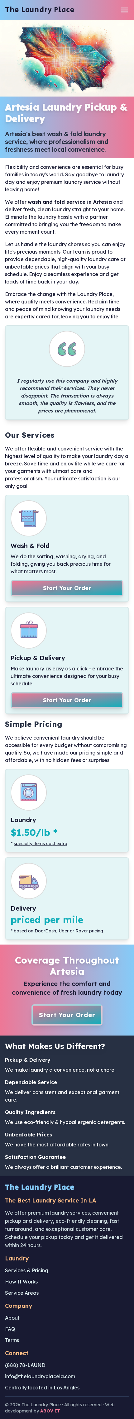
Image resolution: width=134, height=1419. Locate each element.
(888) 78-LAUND (25, 1365)
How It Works (21, 1282)
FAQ (10, 1329)
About (12, 1318)
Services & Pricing (26, 1270)
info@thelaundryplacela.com (40, 1376)
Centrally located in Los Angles (42, 1387)
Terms (12, 1340)
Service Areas (22, 1293)
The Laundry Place (39, 10)
